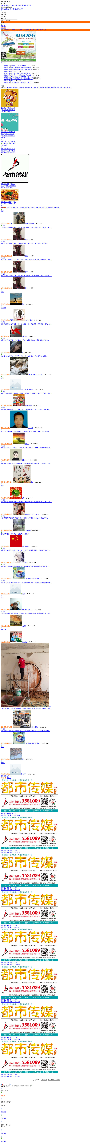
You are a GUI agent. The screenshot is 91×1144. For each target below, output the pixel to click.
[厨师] (1, 209)
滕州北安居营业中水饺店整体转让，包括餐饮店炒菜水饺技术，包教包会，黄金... (26, 463)
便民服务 (37, 29)
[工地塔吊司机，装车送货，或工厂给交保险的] (1, 532)
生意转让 (19, 29)
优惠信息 (43, 29)
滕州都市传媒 (5, 184)
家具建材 (52, 88)
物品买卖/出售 (5, 428)
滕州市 (6, 5)
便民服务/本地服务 (6, 239)
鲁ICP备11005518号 (54, 1080)
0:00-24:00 (5, 143)
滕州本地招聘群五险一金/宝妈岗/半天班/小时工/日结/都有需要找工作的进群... (25, 340)
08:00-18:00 (11, 108)
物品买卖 (31, 29)
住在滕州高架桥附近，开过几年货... (22, 69)
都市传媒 (44, 1080)
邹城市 (7, 9)
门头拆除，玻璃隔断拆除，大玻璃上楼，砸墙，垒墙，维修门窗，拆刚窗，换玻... (26, 227)
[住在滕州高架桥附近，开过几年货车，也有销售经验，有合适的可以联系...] (1, 354)
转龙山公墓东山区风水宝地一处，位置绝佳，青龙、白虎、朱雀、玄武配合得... (25, 431)
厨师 (2, 211)
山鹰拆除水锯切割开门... (32, 578)
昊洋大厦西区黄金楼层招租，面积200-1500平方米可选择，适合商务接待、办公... (26, 613)
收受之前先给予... (27, 610)
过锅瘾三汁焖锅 (6, 202)
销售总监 (3, 629)
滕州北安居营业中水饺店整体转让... (22, 79)
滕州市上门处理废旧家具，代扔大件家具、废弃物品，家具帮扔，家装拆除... (25, 243)
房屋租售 (13, 29)
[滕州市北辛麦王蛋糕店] (1, 139)
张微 (23, 759)
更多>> (69, 88)
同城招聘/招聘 (5, 352)
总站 (2, 5)
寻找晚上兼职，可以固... (35, 374)
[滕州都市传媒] (1, 11)
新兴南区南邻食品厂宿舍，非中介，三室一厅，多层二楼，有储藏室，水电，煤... (26, 324)
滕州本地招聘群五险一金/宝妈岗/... (21, 67)
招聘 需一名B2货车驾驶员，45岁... (21, 75)
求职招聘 (7, 29)
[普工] (1, 376)
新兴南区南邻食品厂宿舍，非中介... (22, 77)
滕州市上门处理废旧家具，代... (20, 66)
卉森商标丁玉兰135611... (32, 514)
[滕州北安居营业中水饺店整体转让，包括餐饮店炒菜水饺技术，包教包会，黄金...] (1, 462)
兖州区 (29, 5)
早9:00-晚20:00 (9, 134)
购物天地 (22, 88)
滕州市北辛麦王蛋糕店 (8, 141)
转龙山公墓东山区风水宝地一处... (21, 73)
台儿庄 (12, 9)
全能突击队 (34, 727)
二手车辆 (25, 29)
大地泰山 (24, 642)
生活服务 (28, 88)
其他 (12, 81)
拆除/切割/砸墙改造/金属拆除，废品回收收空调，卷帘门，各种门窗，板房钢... (25, 731)
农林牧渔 (56, 207)
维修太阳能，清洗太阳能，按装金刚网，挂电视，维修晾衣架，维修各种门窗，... (26, 276)
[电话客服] (1, 306)
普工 (12, 71)
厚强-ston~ (25, 460)
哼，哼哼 (23, 774)
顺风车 (27, 207)
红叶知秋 (24, 336)
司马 (23, 304)
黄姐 (32, 482)
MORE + (3, 62)
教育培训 (46, 88)
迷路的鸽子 (28, 405)
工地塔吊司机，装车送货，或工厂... (22, 82)
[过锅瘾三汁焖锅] (9, 200)
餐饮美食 (9, 88)
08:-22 (8, 151)
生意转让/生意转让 (6, 482)
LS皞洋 (24, 626)
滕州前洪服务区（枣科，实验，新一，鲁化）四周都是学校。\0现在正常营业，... (26, 550)
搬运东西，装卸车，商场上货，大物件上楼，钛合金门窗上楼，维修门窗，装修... (26, 259)
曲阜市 (3, 9)
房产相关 (58, 88)
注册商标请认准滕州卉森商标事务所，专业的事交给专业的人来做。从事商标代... (26, 502)
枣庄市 (11, 5)
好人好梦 (30, 428)
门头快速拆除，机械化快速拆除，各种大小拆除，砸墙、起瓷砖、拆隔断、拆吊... (26, 708)
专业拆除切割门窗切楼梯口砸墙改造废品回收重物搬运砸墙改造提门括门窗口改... (26, 566)
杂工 (2, 747)
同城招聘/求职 (5, 223)
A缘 (23, 498)
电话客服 (3, 308)
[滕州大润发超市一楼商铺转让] (1, 147)
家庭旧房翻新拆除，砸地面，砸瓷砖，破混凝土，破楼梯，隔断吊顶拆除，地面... (26, 393)
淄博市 (20, 5)
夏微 (23, 352)
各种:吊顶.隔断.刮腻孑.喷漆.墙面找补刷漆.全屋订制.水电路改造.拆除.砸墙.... (24, 518)
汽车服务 (34, 88)
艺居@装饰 (28, 530)
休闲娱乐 (15, 88)
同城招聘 (7, 67)
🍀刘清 (23, 594)
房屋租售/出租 (5, 336)
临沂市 (24, 5)
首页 (2, 29)
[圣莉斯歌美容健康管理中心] (9, 130)
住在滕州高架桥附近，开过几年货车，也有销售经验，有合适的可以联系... (24, 356)
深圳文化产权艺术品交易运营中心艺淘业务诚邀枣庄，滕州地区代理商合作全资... (26, 582)
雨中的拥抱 (25, 546)
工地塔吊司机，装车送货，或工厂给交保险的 (15, 534)
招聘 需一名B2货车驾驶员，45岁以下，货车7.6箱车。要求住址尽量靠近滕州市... (26, 447)
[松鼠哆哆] (9, 106)
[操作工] (1, 761)
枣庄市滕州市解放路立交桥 (8, 203)
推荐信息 (3, 207)
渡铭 (26, 562)
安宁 (26, 239)
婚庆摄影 (40, 88)
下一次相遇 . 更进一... (27, 389)
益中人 (27, 444)
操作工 (3, 763)
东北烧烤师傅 (29, 223)
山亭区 (21, 9)
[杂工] (1, 745)
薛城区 (15, 5)
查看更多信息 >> (6, 776)
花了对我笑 (28, 320)
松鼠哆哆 (3, 108)
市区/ (11, 223)
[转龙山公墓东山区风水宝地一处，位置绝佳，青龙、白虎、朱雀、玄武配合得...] (1, 430)
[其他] (1, 290)
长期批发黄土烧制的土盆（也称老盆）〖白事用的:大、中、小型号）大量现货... (25, 409)
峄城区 (17, 9)
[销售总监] (1, 628)
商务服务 (64, 88)
